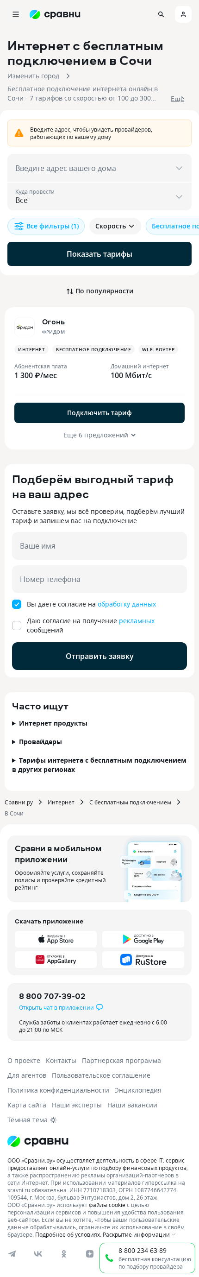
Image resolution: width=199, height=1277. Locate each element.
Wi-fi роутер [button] (158, 349)
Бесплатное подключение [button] (93, 349)
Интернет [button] (31, 349)
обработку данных (127, 604)
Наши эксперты (77, 1104)
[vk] (38, 1253)
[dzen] (89, 1253)
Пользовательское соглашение (101, 1075)
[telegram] (12, 1253)
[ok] (63, 1253)
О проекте (23, 1060)
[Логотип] (37, 1141)
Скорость (110, 225)
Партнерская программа (121, 1060)
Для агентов (26, 1075)
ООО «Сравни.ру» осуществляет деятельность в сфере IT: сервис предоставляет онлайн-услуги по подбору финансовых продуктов (97, 1164)
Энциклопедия (138, 1090)
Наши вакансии (132, 1104)
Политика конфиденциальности (58, 1090)
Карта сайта (26, 1104)
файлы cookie (107, 1204)
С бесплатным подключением (130, 802)
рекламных (137, 620)
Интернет (61, 802)
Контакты (61, 1060)
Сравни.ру (19, 802)
